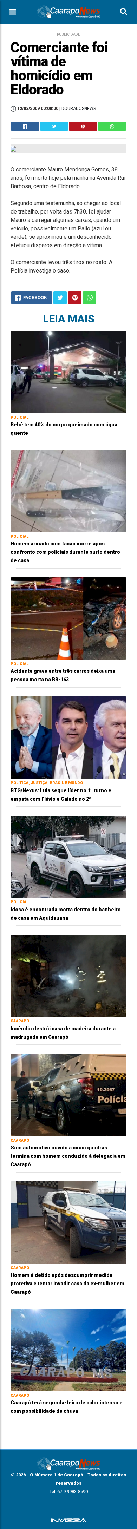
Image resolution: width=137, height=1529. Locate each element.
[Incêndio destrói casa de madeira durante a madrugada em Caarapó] (68, 975)
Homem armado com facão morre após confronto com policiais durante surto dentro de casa (65, 552)
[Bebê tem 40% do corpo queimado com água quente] (68, 371)
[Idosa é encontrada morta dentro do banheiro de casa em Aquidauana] (68, 856)
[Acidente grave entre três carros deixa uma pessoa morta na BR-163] (68, 618)
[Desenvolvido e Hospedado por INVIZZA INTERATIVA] (68, 1520)
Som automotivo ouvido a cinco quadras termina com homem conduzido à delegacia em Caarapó (68, 1156)
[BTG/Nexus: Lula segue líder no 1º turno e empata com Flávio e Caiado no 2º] (68, 737)
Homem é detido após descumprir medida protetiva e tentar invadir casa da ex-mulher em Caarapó (67, 1283)
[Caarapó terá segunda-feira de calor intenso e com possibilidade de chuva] (68, 1349)
